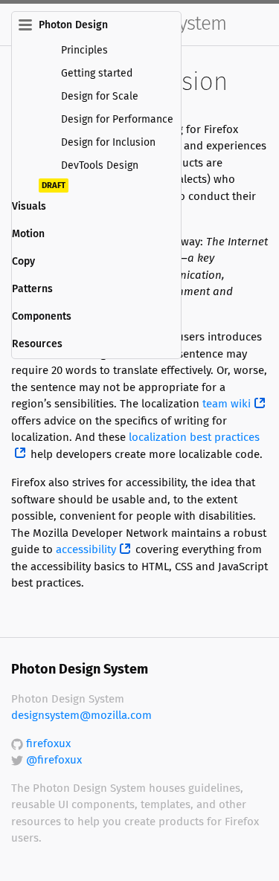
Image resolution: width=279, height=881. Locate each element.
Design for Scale (99, 96)
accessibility (86, 549)
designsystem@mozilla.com (81, 715)
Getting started (96, 73)
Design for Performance (117, 119)
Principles (84, 50)
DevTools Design (99, 166)
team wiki (226, 404)
